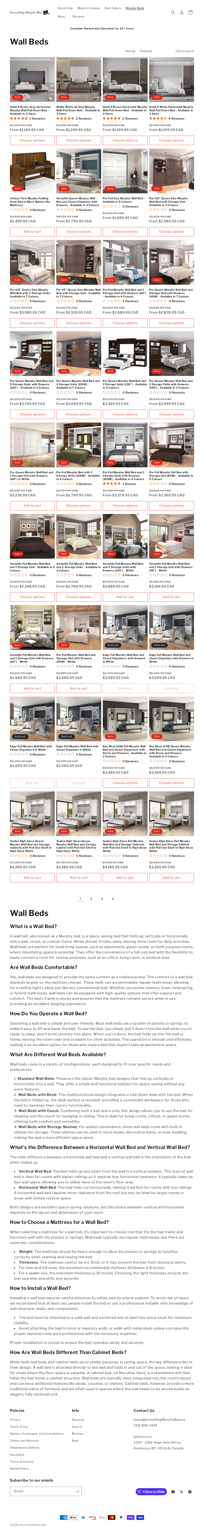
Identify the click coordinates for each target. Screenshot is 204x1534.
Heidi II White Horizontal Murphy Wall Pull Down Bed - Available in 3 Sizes (171, 110)
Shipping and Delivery (25, 1447)
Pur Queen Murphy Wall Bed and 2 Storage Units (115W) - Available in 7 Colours (78, 384)
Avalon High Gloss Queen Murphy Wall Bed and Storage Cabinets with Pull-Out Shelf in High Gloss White (30, 846)
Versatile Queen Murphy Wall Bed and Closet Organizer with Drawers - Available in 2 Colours (77, 202)
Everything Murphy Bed (33, 1524)
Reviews (77, 1433)
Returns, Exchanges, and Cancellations (37, 1433)
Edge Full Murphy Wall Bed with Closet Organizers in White (31, 748)
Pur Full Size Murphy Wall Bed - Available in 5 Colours (124, 200)
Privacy (15, 1419)
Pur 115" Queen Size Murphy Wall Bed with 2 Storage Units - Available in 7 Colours (31, 293)
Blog (75, 1440)
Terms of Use (19, 1426)
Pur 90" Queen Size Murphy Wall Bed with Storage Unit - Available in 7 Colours (78, 293)
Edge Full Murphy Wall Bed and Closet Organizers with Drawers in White (124, 658)
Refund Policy (19, 1468)
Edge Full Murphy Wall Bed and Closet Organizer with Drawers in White (171, 658)
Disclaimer (17, 1454)
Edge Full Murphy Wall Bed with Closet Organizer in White (77, 748)
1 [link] (80, 898)
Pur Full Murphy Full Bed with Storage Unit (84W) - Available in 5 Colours (171, 476)
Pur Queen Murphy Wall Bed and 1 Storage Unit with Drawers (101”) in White (31, 476)
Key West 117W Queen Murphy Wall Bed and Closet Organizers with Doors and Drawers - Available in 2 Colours (170, 751)
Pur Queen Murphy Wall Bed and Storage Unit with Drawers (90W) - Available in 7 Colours (171, 293)
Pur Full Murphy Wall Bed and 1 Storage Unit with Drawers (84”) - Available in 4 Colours (124, 293)
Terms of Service (22, 1461)
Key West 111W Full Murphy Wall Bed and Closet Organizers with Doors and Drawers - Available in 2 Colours (124, 751)
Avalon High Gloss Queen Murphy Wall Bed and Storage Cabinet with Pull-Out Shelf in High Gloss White (76, 846)
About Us (78, 1419)
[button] (137, 8)
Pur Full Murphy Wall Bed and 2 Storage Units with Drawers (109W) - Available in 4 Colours (123, 476)
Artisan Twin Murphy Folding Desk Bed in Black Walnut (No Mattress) (30, 202)
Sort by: (131, 51)
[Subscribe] (77, 1491)
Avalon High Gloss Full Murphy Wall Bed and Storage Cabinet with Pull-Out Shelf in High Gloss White (171, 846)
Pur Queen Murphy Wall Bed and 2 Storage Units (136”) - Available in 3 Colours (125, 384)
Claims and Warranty (24, 1440)
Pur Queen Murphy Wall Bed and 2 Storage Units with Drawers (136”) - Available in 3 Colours (171, 384)
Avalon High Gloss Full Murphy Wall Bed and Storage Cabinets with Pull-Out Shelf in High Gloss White (125, 846)
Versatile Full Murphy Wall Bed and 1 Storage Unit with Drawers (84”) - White (31, 658)
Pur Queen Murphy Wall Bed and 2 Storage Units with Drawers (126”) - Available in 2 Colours (31, 384)
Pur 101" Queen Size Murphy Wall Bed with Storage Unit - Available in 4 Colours (168, 202)
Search (77, 1426)
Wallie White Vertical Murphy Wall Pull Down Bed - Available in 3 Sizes (78, 110)
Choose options (32, 140)
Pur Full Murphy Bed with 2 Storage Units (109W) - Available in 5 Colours (78, 476)
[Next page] (123, 898)
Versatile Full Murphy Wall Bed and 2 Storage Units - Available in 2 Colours (78, 567)
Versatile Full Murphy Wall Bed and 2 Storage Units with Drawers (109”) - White (123, 567)
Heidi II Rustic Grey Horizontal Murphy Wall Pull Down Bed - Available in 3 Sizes (30, 110)
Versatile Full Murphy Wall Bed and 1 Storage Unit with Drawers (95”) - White (171, 567)
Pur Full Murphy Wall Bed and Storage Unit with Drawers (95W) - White (76, 658)
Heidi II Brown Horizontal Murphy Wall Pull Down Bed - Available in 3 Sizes (125, 110)
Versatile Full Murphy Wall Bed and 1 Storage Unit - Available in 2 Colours (32, 567)
